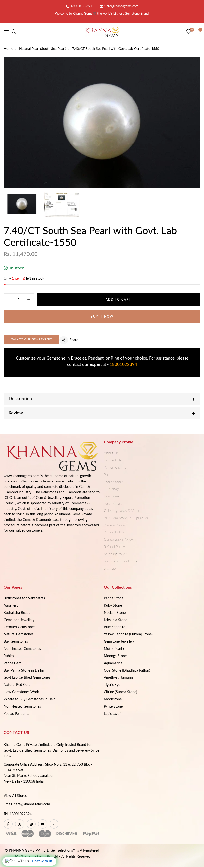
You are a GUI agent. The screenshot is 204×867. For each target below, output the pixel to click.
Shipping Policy (115, 554)
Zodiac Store (113, 482)
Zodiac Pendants (16, 714)
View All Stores (15, 796)
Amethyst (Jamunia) (119, 677)
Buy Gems (111, 496)
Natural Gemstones (18, 634)
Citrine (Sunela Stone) (120, 692)
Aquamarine (113, 663)
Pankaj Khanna (115, 467)
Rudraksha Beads (17, 613)
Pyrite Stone (113, 706)
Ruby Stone (113, 605)
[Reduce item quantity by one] (9, 300)
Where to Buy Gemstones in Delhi (30, 699)
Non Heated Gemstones (22, 706)
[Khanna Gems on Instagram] (31, 824)
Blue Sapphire (114, 627)
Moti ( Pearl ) (114, 649)
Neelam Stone (115, 613)
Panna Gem (12, 663)
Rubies (9, 656)
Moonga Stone (115, 656)
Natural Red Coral (17, 685)
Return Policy (114, 532)
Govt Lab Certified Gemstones (27, 677)
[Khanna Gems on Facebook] (8, 824)
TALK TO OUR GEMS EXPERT (31, 339)
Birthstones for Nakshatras (24, 598)
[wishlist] (188, 32)
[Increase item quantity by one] (29, 300)
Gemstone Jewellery (19, 620)
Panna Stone (113, 598)
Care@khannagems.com (121, 6)
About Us (111, 453)
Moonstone (113, 699)
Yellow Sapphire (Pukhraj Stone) (128, 634)
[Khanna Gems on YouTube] (42, 824)
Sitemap (110, 568)
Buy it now (102, 316)
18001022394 (81, 6)
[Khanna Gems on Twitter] (19, 824)
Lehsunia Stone (115, 620)
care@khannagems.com (32, 804)
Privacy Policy (114, 525)
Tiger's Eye (112, 685)
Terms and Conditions (120, 561)
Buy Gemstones (16, 641)
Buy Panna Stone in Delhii (24, 670)
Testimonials (113, 503)
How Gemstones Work (21, 692)
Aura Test (11, 605)
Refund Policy (114, 547)
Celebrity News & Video (122, 511)
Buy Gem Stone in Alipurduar (126, 518)
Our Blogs (111, 489)
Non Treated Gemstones (22, 649)
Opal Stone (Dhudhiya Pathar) (127, 670)
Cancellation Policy (118, 539)
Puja (107, 475)
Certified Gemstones (19, 627)
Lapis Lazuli (112, 714)
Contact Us (112, 460)
